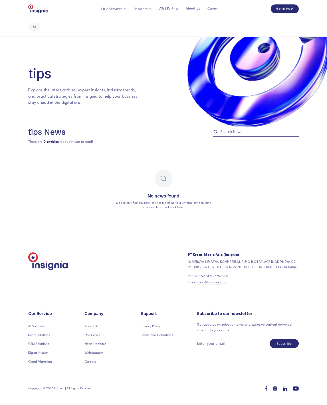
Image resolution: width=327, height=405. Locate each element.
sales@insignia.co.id (212, 282)
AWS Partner (169, 8)
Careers (90, 362)
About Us (193, 8)
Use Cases (92, 335)
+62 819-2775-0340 (214, 276)
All (34, 27)
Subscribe (284, 343)
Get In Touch (284, 8)
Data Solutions (39, 335)
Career (212, 8)
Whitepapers (94, 353)
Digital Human (38, 353)
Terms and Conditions (157, 335)
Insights (141, 8)
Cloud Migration (40, 362)
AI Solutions (37, 326)
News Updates (95, 344)
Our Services (112, 8)
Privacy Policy (150, 326)
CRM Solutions (38, 344)
